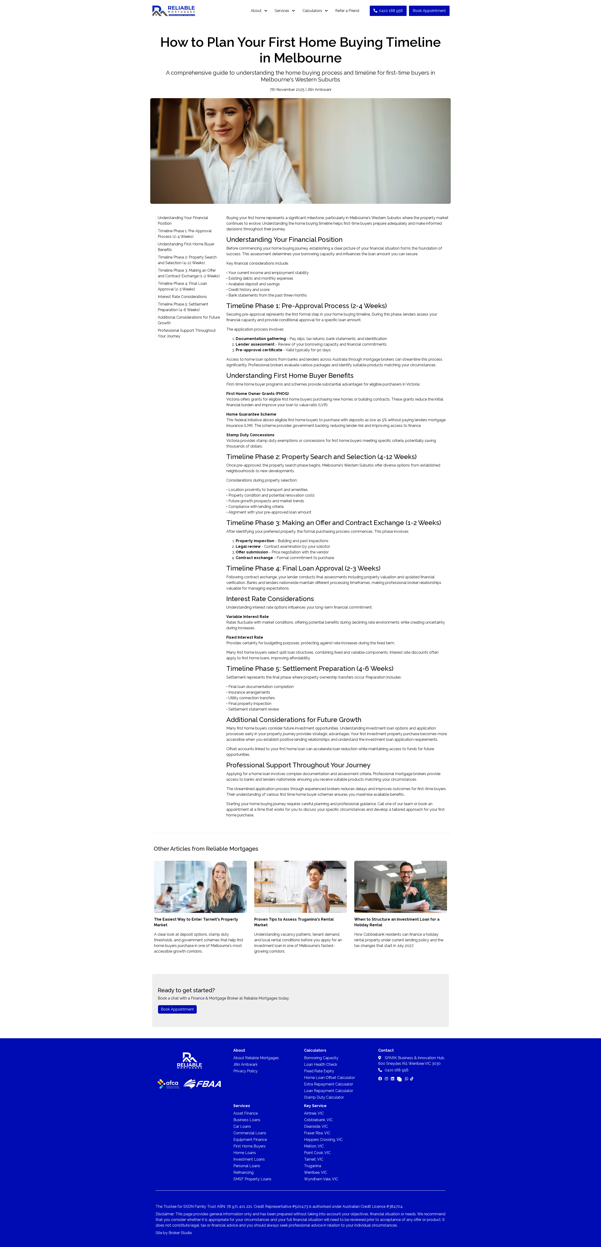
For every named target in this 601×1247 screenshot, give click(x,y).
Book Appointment (429, 10)
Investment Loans (249, 1159)
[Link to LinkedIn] (393, 1079)
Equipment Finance (250, 1139)
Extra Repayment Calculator (328, 1084)
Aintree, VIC (314, 1113)
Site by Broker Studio (174, 1233)
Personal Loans (246, 1166)
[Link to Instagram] (387, 1079)
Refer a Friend (347, 10)
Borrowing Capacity (321, 1058)
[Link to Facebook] (380, 1079)
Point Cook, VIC (317, 1152)
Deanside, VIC (316, 1126)
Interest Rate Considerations (182, 296)
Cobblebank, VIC (318, 1120)
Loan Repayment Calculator (328, 1091)
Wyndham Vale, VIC (321, 1179)
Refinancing (243, 1172)
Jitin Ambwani (245, 1064)
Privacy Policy (245, 1071)
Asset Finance (245, 1113)
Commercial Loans (249, 1133)
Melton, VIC (314, 1146)
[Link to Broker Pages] (399, 1079)
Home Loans (244, 1152)
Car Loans (242, 1126)
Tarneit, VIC (313, 1159)
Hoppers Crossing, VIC (323, 1139)
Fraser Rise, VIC (317, 1133)
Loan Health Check (320, 1064)
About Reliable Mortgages (256, 1058)
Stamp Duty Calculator (324, 1097)
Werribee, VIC (315, 1172)
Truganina (312, 1166)
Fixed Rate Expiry (319, 1071)
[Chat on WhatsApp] (406, 1079)
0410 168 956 (391, 10)
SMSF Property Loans (252, 1179)
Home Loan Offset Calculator (329, 1077)
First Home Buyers (249, 1146)
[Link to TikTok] (411, 1079)
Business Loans (246, 1120)
